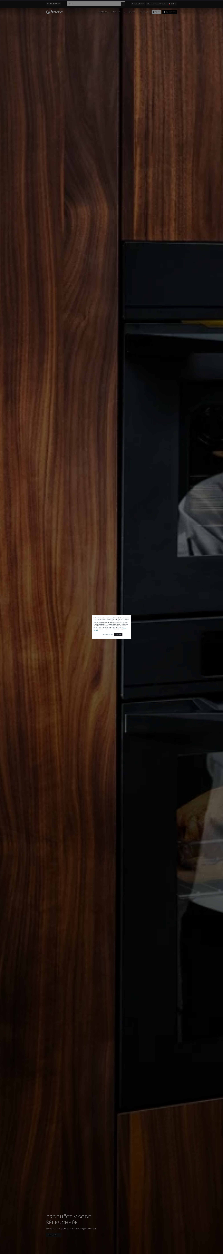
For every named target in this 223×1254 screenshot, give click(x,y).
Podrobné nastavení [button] (108, 634)
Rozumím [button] (118, 634)
